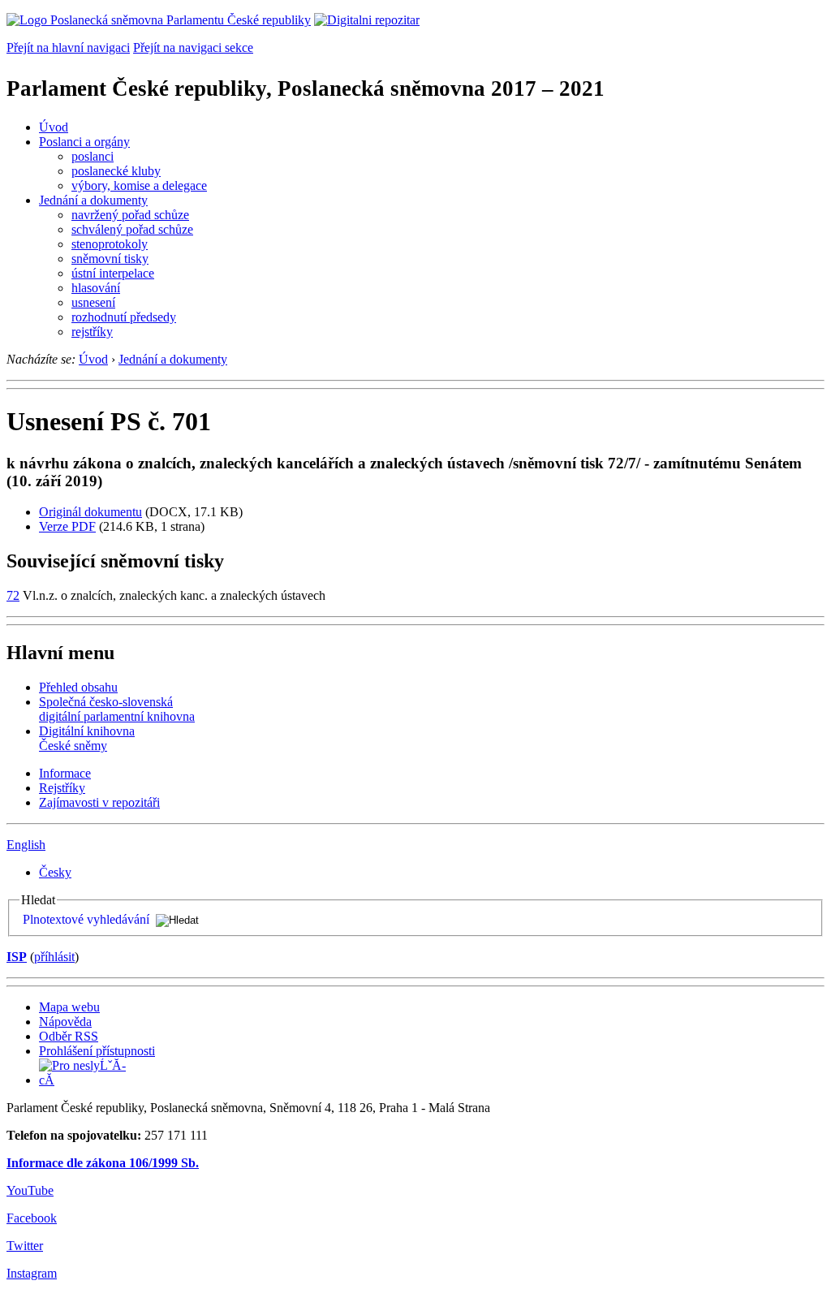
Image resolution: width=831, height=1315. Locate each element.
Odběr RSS (68, 1036)
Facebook (31, 1218)
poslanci (92, 156)
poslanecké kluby (116, 171)
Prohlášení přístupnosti (97, 1051)
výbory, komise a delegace (139, 185)
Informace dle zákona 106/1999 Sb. (102, 1163)
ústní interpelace (112, 273)
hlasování (95, 288)
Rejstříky (62, 788)
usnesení (93, 302)
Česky (55, 872)
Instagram (31, 1273)
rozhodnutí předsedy (123, 317)
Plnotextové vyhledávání (86, 919)
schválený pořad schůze (132, 229)
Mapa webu (69, 1007)
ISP (16, 957)
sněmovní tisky (110, 258)
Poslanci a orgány (84, 142)
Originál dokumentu (90, 512)
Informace (65, 773)
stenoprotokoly (109, 244)
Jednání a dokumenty (93, 200)
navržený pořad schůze (130, 215)
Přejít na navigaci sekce (193, 47)
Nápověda (65, 1021)
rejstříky (92, 331)
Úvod (53, 127)
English (25, 845)
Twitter (24, 1245)
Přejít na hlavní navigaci (68, 47)
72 (12, 595)
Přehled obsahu (78, 687)
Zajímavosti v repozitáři (99, 802)
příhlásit (54, 957)
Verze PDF (67, 526)
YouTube (30, 1190)
